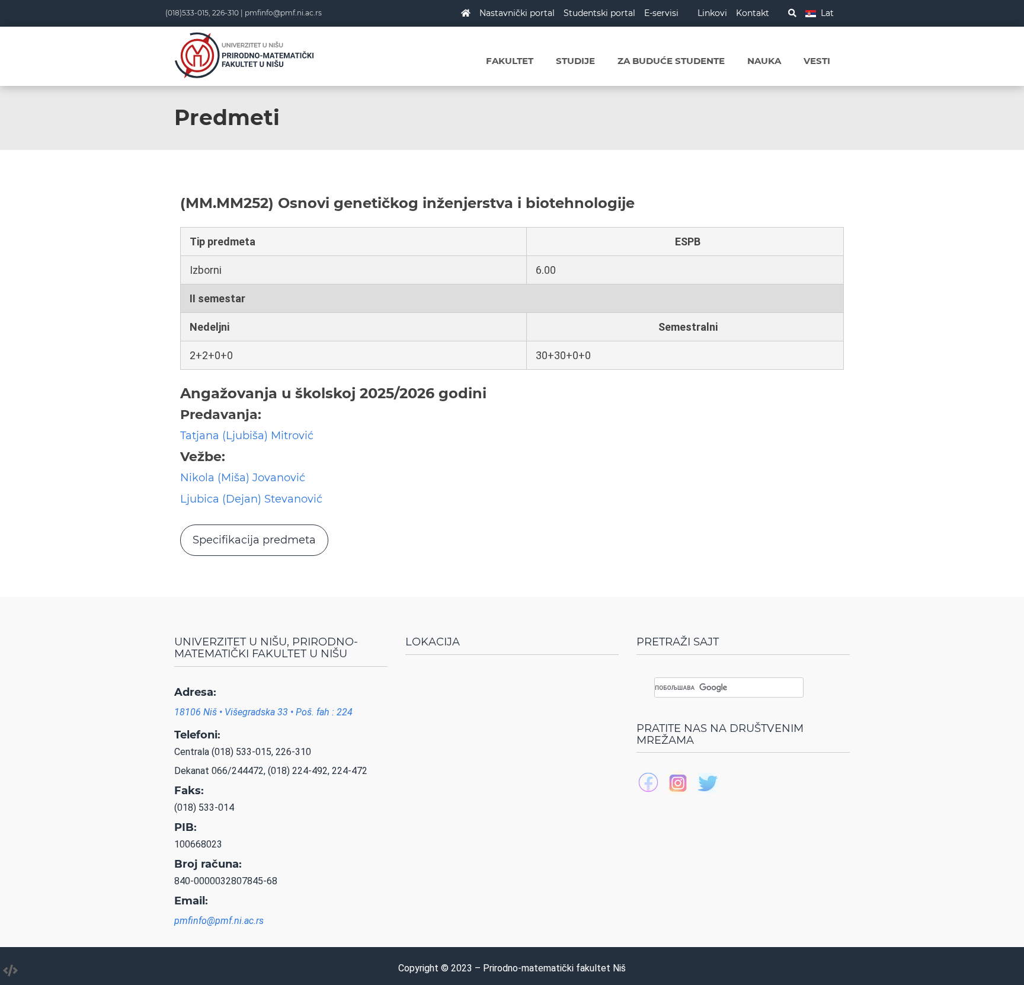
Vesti (817, 60)
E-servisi (661, 13)
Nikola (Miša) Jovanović (242, 477)
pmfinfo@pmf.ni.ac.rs (283, 12)
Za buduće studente (671, 60)
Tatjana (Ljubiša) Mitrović (246, 435)
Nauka (764, 60)
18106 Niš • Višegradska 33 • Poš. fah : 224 (263, 712)
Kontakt (752, 13)
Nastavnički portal (517, 13)
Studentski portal (599, 13)
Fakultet (509, 60)
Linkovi (712, 13)
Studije (575, 60)
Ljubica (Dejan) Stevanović (251, 499)
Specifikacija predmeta (254, 539)
